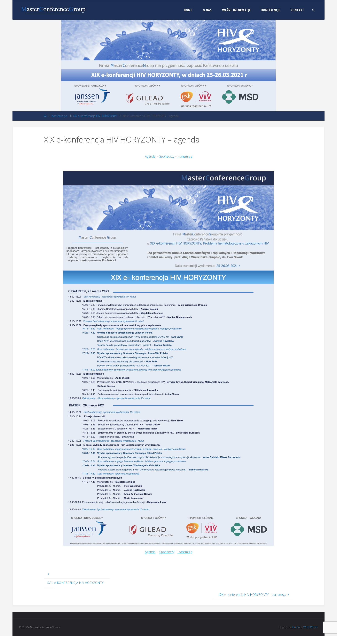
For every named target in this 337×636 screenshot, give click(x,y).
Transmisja (184, 156)
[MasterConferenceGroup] (53, 10)
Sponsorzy (166, 156)
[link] (314, 10)
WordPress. (310, 627)
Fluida (296, 627)
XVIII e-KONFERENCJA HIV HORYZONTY (75, 583)
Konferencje (59, 116)
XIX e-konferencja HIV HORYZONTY (95, 116)
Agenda (150, 156)
